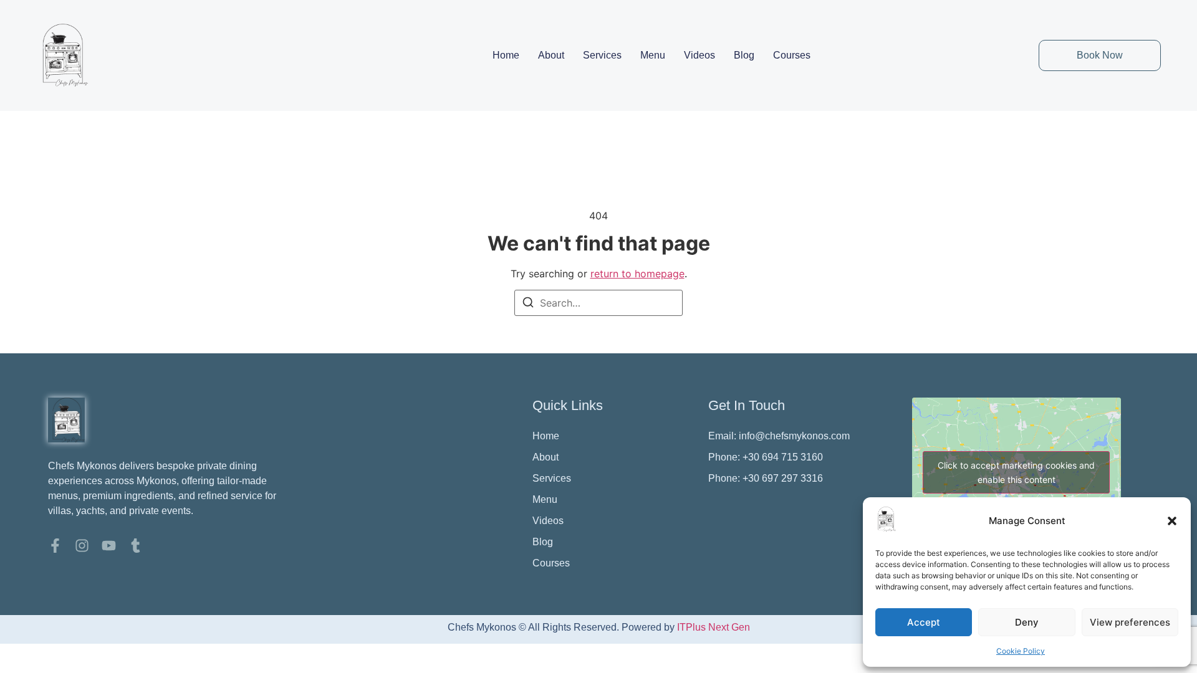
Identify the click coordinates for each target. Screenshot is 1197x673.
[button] (1172, 521)
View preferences (1130, 622)
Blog (744, 55)
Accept (923, 622)
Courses (791, 55)
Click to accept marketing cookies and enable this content (1016, 472)
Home (506, 55)
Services (602, 55)
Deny (1027, 622)
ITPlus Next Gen (713, 627)
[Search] (528, 304)
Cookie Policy (1020, 651)
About (551, 55)
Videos (699, 55)
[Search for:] (598, 303)
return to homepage (637, 273)
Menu (652, 55)
